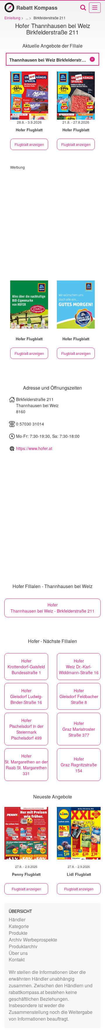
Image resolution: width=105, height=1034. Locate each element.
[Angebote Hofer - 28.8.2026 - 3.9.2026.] (29, 96)
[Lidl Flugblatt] (79, 833)
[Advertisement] (52, 222)
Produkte (18, 933)
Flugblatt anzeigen (29, 144)
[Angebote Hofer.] (29, 304)
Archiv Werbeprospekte (33, 939)
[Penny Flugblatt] (26, 833)
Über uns (18, 953)
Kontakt (16, 959)
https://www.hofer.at (34, 448)
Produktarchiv (23, 946)
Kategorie (19, 926)
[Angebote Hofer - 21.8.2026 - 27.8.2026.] (76, 96)
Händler (17, 919)
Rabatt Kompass (36, 7)
